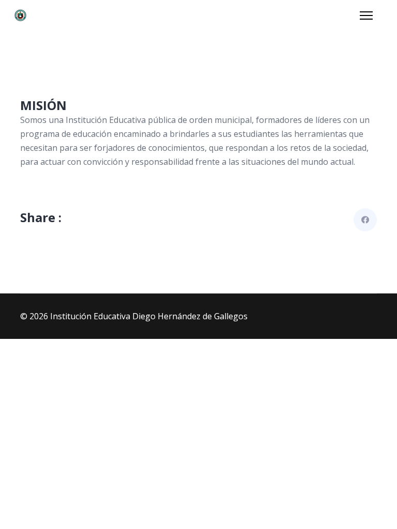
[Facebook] (365, 219)
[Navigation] (366, 15)
